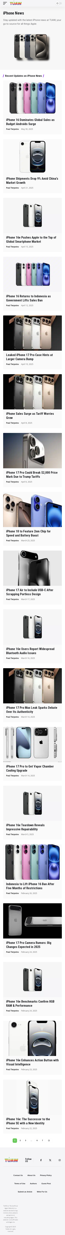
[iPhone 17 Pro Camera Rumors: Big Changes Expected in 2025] (32, 920)
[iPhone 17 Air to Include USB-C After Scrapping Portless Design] (32, 568)
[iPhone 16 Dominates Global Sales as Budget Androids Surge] (32, 98)
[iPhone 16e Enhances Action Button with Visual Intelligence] (32, 1038)
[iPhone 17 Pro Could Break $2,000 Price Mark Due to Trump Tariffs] (32, 450)
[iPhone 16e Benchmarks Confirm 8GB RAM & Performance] (32, 979)
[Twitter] (50, 1160)
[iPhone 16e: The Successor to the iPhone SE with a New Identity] (32, 1097)
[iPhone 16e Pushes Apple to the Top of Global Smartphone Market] (32, 215)
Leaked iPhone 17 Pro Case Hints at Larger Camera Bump (29, 357)
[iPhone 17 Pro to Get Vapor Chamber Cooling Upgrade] (32, 744)
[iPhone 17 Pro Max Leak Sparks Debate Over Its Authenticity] (32, 685)
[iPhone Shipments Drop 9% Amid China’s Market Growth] (32, 156)
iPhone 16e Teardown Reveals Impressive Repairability (25, 827)
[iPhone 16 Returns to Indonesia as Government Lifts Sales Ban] (32, 274)
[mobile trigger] (6, 3)
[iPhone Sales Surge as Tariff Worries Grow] (32, 391)
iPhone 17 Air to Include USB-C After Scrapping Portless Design (29, 592)
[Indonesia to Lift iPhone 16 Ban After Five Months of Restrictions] (32, 862)
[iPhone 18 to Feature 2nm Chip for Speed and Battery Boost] (32, 509)
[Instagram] (59, 1160)
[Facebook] (40, 1160)
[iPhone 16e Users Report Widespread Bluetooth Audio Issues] (32, 626)
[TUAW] (16, 3)
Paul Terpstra (12, 129)
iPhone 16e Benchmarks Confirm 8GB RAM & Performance (30, 1003)
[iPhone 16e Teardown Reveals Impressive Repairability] (32, 803)
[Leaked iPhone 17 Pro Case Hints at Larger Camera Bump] (32, 333)
